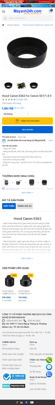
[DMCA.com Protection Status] (13, 387)
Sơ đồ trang (35, 371)
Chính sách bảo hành (12, 359)
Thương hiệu (35, 366)
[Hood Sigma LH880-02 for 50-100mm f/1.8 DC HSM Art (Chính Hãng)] (9, 280)
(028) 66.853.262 (14, 320)
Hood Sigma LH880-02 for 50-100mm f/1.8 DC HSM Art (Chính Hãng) (9, 292)
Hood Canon (13, 25)
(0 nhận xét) (21, 99)
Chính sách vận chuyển (13, 354)
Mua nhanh (27, 130)
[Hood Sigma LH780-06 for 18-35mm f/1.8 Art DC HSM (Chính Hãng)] (25, 280)
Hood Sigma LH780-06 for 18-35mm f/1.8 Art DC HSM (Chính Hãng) (25, 292)
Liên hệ (33, 348)
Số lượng (8, 114)
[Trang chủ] (3, 25)
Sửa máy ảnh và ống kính (41, 354)
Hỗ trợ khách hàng (10, 348)
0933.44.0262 (34, 320)
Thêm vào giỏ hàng (29, 121)
